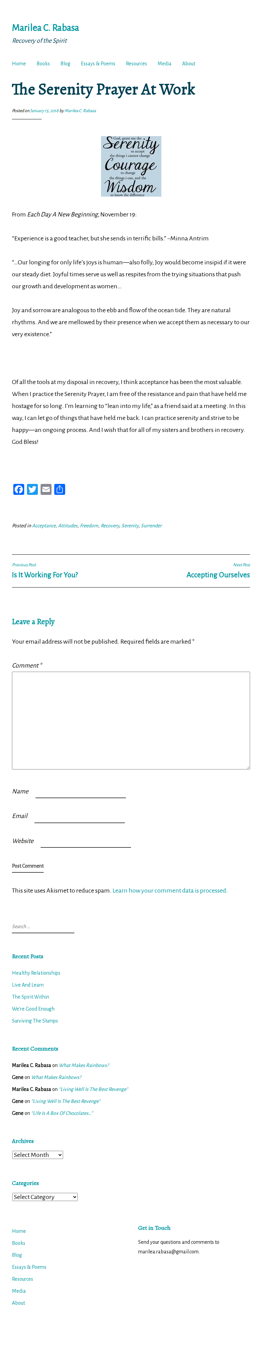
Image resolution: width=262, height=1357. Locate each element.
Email (19, 816)
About (188, 63)
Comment (27, 665)
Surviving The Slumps (35, 1021)
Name (20, 791)
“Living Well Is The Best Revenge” (93, 1089)
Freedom (89, 525)
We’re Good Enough (33, 1009)
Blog (65, 63)
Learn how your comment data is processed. (170, 890)
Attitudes (67, 525)
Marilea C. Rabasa (45, 28)
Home (19, 63)
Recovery (110, 525)
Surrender (151, 525)
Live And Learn (28, 985)
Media (165, 63)
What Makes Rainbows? (83, 1065)
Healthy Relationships (36, 973)
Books (43, 63)
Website (22, 841)
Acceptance (44, 525)
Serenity (130, 525)
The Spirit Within (30, 997)
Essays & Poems (98, 63)
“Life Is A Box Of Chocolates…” (62, 1113)
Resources (136, 63)
